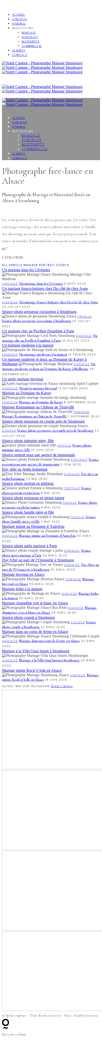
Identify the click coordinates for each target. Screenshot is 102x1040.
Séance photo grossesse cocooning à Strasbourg (39, 312)
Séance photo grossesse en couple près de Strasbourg (43, 421)
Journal (19, 23)
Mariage (29, 32)
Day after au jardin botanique (25, 469)
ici (3, 248)
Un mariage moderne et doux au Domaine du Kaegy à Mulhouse (48, 366)
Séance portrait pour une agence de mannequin (38, 455)
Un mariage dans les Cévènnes (26, 270)
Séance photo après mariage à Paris (29, 546)
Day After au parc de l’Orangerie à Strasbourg (38, 560)
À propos (19, 19)
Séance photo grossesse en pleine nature (33, 498)
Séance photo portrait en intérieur (28, 483)
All (5, 265)
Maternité (30, 41)
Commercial (32, 46)
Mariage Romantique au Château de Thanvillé (38, 407)
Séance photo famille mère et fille (28, 512)
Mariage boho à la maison (22, 589)
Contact (19, 55)
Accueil (18, 14)
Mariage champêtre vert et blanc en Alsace (35, 603)
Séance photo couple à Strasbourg (28, 617)
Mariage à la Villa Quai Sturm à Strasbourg (35, 651)
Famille (16, 265)
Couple (62, 265)
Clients (18, 50)
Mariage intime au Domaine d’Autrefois (33, 526)
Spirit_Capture (62, 686)
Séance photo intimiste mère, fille (28, 441)
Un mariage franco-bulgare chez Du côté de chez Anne (45, 288)
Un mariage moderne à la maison (27, 345)
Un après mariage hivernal (22, 379)
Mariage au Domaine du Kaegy (26, 393)
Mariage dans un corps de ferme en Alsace (35, 632)
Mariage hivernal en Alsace (23, 574)
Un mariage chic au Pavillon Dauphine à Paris (38, 331)
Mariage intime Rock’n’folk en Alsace (32, 670)
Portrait (30, 37)
